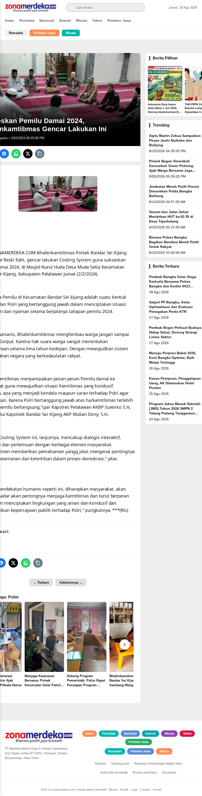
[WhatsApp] (16, 153)
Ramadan (16, 33)
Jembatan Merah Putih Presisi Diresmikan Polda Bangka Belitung (174, 191)
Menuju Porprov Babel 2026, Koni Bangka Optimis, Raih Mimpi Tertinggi (172, 357)
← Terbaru (41, 582)
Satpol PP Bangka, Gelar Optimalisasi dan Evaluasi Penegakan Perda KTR (171, 307)
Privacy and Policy (145, 772)
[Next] (124, 644)
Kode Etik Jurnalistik (114, 772)
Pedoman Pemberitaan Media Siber (158, 763)
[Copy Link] (39, 153)
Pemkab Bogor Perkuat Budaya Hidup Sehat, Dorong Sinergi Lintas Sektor (175, 332)
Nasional (46, 20)
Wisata (81, 20)
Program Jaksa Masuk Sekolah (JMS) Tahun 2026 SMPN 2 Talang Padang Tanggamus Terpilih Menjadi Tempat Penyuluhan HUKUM (175, 413)
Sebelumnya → (71, 582)
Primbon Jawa (119, 20)
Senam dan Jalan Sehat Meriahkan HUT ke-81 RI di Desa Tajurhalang (171, 216)
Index (9, 20)
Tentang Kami (120, 763)
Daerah (65, 20)
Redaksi (100, 763)
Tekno (97, 20)
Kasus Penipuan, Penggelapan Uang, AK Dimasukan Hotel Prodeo (175, 383)
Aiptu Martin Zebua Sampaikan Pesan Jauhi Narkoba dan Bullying (175, 140)
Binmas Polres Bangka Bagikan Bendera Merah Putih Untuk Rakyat (174, 242)
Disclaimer (169, 772)
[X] (28, 153)
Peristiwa (26, 20)
